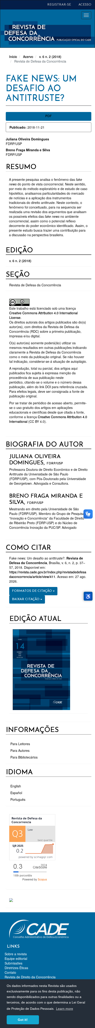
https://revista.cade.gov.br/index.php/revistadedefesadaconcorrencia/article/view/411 (47, 574)
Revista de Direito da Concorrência (30, 977)
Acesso (84, 4)
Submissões (13, 963)
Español (16, 792)
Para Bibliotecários (24, 757)
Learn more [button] (64, 1008)
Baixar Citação (26, 599)
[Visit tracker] (11, 899)
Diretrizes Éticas (16, 967)
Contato (10, 972)
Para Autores (20, 750)
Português (17, 799)
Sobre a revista (16, 954)
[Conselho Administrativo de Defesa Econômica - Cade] (39, 928)
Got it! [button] (23, 1020)
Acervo (28, 56)
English (15, 786)
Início (13, 56)
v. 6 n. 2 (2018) (50, 56)
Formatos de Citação (32, 591)
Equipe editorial (16, 958)
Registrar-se (59, 4)
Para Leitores (20, 743)
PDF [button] (48, 116)
